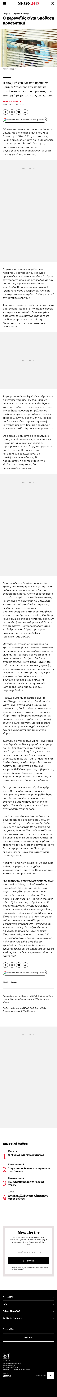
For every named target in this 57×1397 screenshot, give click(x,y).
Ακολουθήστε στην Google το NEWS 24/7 (22, 996)
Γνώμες (6, 14)
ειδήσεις (22, 999)
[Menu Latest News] (52, 3)
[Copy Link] (25, 112)
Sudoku (6, 1011)
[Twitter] (12, 112)
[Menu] (4, 3)
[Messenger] (18, 112)
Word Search (29, 1011)
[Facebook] (5, 112)
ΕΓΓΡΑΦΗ (28, 1337)
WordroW (15, 1011)
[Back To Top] (50, 1375)
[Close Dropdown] (53, 1297)
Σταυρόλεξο (40, 1008)
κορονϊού (39, 273)
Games (15, 1008)
